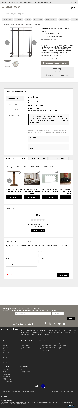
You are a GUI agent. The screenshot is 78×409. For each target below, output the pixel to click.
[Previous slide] (9, 180)
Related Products (58, 159)
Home (5, 24)
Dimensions (13, 104)
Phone (8, 258)
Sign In (23, 369)
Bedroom (19, 19)
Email (40, 252)
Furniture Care (6, 374)
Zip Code (41, 258)
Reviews (61, 347)
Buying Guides (6, 373)
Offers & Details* (70, 391)
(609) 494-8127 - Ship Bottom (47, 347)
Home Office (64, 19)
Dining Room (6, 347)
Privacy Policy (55, 391)
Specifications (14, 110)
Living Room (7, 19)
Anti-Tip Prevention (7, 380)
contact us (64, 120)
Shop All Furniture (7, 360)
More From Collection (16, 159)
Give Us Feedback (45, 350)
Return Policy (14, 115)
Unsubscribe (6, 378)
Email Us (66, 75)
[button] (3, 7)
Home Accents (51, 19)
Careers (61, 349)
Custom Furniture (25, 349)
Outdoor (5, 354)
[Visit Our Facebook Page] (45, 324)
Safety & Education (7, 381)
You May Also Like (38, 159)
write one (42, 226)
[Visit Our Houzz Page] (64, 324)
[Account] (75, 7)
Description (13, 98)
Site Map (62, 391)
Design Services (25, 347)
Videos (4, 371)
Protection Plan (25, 345)
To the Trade (6, 369)
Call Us (50, 75)
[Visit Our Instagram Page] (55, 324)
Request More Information (56, 63)
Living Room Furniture (14, 24)
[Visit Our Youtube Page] (50, 324)
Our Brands (5, 362)
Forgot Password (25, 371)
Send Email (63, 275)
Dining (28, 19)
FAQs (22, 344)
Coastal (4, 355)
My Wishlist (24, 373)
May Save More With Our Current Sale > (54, 36)
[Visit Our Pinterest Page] (59, 324)
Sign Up (71, 318)
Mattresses (38, 19)
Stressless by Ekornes (8, 359)
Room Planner (6, 376)
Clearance (5, 357)
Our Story (61, 344)
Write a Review (38, 230)
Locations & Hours (45, 344)
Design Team (62, 345)
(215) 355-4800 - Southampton (48, 345)
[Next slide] (67, 180)
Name (8, 252)
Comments (10, 265)
